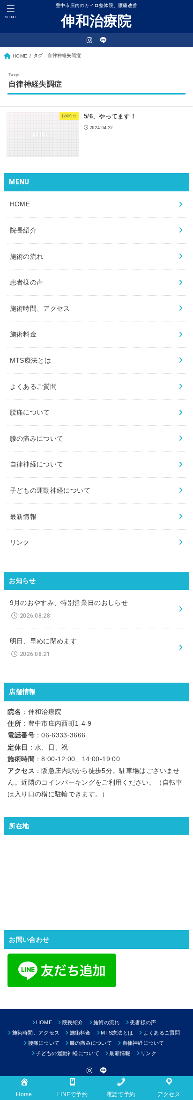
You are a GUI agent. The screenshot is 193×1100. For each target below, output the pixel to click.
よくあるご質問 (33, 386)
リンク (20, 542)
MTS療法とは (30, 360)
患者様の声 (27, 282)
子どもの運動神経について (50, 490)
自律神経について (37, 464)
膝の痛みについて (37, 438)
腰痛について (30, 412)
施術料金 (23, 334)
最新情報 (23, 516)
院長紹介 (23, 230)
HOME (20, 204)
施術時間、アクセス (40, 308)
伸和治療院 (96, 21)
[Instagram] (89, 40)
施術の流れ (27, 256)
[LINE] (103, 40)
